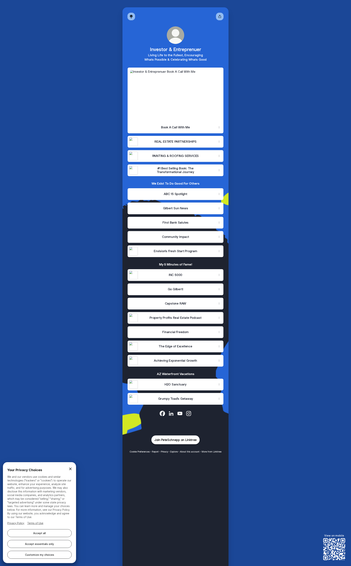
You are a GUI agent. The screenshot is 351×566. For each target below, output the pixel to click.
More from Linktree (211, 451)
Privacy (164, 451)
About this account (189, 451)
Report (155, 451)
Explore (174, 451)
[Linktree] (131, 16)
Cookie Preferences (140, 451)
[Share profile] (219, 16)
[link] (162, 413)
